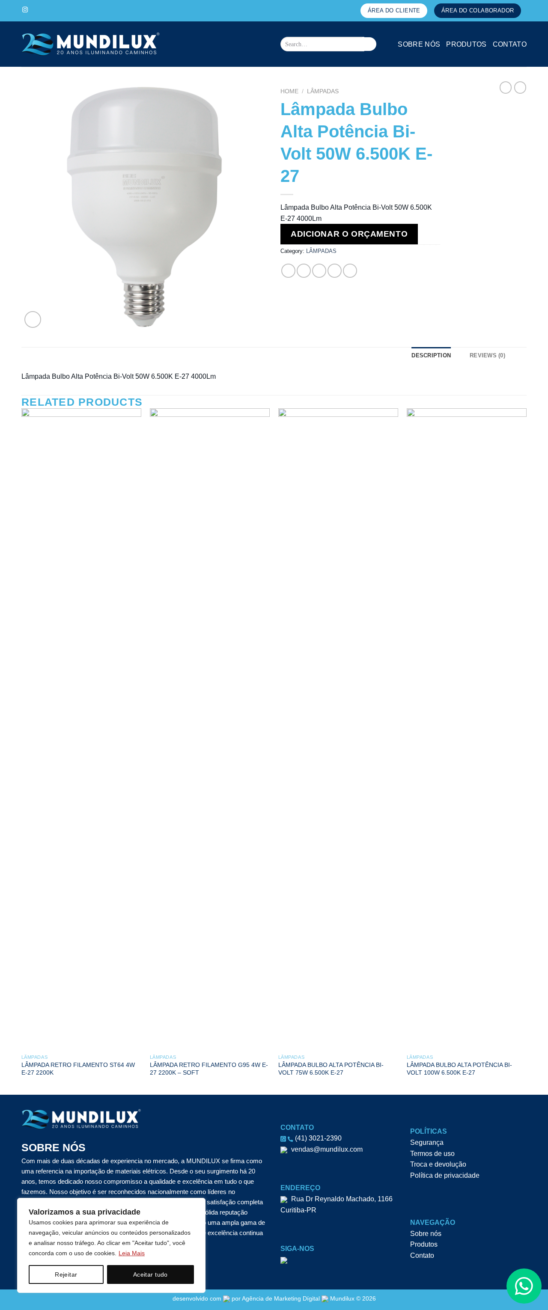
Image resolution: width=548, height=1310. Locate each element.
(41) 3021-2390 (317, 1138)
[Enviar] (369, 44)
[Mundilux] (96, 44)
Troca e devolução (438, 1164)
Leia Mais (132, 1253)
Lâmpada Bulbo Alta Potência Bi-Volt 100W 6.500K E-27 (459, 1068)
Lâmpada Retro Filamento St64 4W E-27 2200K (78, 1068)
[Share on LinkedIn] (350, 271)
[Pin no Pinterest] (335, 271)
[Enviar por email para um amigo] (319, 271)
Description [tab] (431, 355)
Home (289, 91)
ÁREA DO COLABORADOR (477, 10)
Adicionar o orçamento (349, 233)
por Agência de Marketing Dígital (276, 1298)
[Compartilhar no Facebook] (288, 271)
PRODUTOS (466, 44)
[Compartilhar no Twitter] (304, 271)
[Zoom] (32, 319)
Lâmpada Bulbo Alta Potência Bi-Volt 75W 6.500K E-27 (331, 1068)
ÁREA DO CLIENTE (394, 10)
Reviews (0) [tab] (487, 355)
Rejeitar (66, 1274)
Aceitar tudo (150, 1274)
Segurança (427, 1142)
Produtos (424, 1244)
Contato (510, 44)
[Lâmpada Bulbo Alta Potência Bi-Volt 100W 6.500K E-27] (467, 729)
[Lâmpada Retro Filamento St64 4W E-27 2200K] (81, 729)
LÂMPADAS (323, 91)
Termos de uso (432, 1153)
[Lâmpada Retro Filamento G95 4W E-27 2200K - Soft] (210, 729)
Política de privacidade (445, 1175)
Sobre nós (419, 44)
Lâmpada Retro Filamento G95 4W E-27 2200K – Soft (209, 1068)
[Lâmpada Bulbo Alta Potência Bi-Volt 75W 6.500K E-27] (338, 729)
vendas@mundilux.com (326, 1149)
